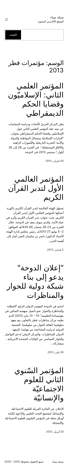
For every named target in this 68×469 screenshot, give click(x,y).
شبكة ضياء (57, 17)
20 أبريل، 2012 (55, 431)
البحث (13, 34)
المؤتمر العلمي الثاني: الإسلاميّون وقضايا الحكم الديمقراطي (36, 99)
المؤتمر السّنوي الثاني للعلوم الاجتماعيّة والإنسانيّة (39, 384)
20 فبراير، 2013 (55, 160)
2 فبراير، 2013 (55, 249)
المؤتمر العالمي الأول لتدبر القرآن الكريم (36, 188)
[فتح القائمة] (6, 19)
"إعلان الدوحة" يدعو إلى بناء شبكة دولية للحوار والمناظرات (35, 281)
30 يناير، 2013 (56, 352)
